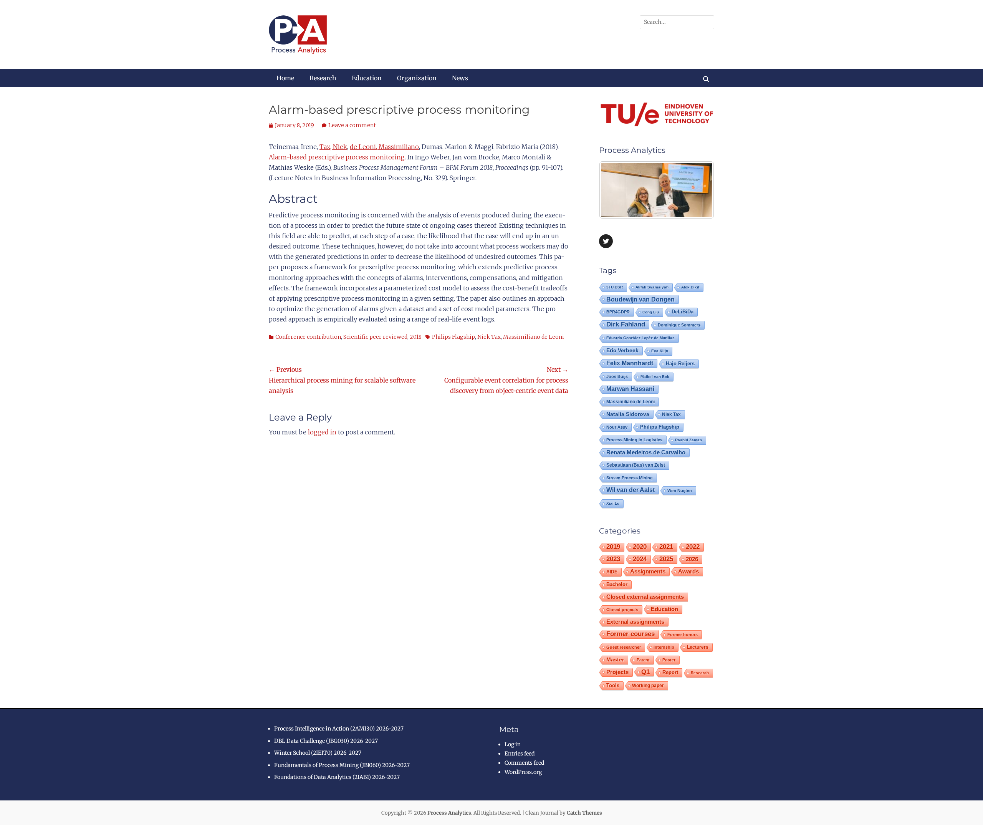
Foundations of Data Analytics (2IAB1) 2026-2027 (337, 777)
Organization (417, 78)
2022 (693, 546)
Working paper (648, 685)
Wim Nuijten (679, 490)
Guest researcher (623, 647)
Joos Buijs (617, 376)
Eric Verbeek (622, 350)
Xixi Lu (612, 503)
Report (670, 672)
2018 (416, 336)
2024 (640, 559)
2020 (640, 546)
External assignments (635, 621)
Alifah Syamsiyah (652, 287)
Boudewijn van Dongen (640, 299)
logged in (322, 432)
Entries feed (520, 753)
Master (615, 660)
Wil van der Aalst (630, 489)
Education (367, 78)
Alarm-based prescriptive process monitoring (337, 157)
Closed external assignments (645, 597)
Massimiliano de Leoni (533, 336)
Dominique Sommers (679, 325)
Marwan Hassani (630, 389)
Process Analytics (449, 813)
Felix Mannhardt (629, 363)
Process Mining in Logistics (634, 439)
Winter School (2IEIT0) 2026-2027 (317, 752)
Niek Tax (489, 336)
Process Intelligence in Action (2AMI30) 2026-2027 (339, 728)
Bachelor (616, 584)
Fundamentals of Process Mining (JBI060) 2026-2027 (342, 765)
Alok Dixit (690, 287)
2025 (666, 559)
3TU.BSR (614, 287)
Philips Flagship (453, 336)
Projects (617, 672)
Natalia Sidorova (627, 414)
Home (285, 78)
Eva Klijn (659, 351)
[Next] (698, 190)
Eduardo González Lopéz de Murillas (640, 338)
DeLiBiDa (682, 312)
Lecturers (697, 646)
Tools (612, 685)
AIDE (611, 571)
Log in (513, 744)
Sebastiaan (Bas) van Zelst (635, 465)
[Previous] (615, 190)
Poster (668, 660)
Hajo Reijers (680, 363)
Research (322, 78)
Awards (688, 571)
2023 (613, 559)
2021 (666, 546)
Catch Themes (584, 813)
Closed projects (622, 609)
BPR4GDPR (618, 312)
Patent (643, 660)
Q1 (645, 671)
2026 (692, 559)
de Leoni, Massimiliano (384, 147)
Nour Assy (616, 427)
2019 (613, 546)
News (460, 78)
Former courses (630, 634)
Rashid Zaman (688, 440)
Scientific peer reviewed (375, 336)
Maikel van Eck (654, 376)
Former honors (682, 634)
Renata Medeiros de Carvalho (645, 452)
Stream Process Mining (629, 477)
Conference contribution (308, 336)
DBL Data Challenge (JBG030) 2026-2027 (326, 740)
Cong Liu (650, 312)
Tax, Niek (333, 147)
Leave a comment (352, 125)
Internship (664, 647)
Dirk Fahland (625, 324)
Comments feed (524, 762)
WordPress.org (523, 772)
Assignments (647, 571)
